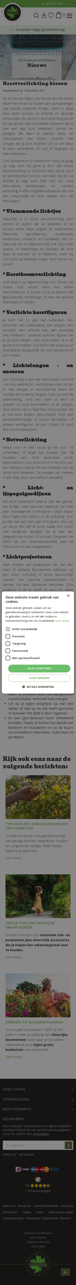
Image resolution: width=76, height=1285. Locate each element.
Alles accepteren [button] (39, 668)
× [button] (68, 595)
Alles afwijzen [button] (39, 678)
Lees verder (62, 620)
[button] (38, 687)
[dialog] (38, 642)
